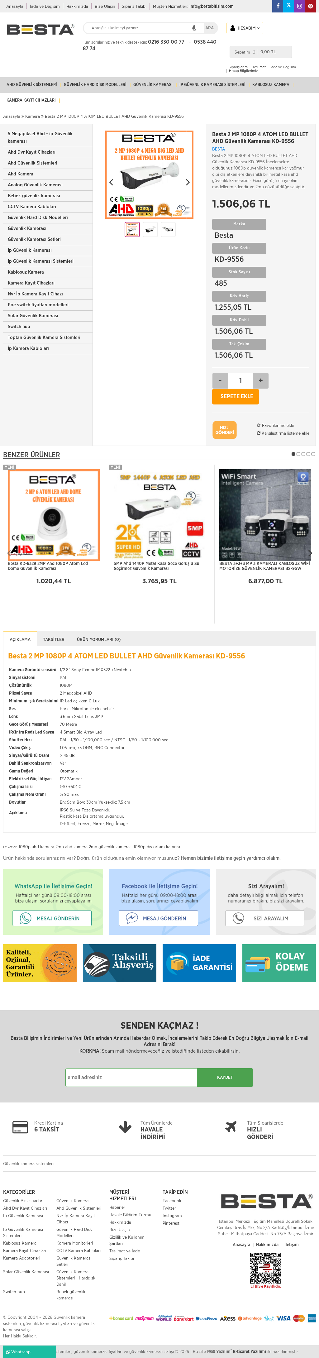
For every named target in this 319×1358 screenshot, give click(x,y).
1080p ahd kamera (36, 846)
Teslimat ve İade (124, 1250)
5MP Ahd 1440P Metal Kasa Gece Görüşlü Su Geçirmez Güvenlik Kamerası (156, 566)
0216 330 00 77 (166, 42)
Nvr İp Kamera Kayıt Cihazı (35, 294)
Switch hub (19, 326)
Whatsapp (20, 1351)
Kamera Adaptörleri (21, 1257)
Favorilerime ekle (277, 425)
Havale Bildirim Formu (130, 1214)
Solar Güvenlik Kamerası (33, 315)
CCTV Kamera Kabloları (32, 206)
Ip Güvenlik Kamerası (30, 250)
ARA (209, 28)
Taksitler (53, 640)
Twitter (169, 1208)
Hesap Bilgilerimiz (243, 71)
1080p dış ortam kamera (157, 846)
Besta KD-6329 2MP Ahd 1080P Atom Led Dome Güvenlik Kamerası (48, 566)
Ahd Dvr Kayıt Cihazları (31, 152)
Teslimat (259, 67)
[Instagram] (299, 6)
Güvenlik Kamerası (27, 228)
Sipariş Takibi (134, 6)
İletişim (291, 1245)
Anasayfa (14, 6)
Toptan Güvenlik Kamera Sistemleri (44, 337)
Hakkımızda (77, 6)
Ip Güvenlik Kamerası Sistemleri (41, 261)
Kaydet (225, 1077)
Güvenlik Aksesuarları (23, 1200)
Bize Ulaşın (105, 6)
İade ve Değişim (45, 6)
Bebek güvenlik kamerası (34, 196)
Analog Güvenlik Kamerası (35, 185)
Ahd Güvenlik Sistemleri (32, 163)
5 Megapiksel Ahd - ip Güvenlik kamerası (40, 137)
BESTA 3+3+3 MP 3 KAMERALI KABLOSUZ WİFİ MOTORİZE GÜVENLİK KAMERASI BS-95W (264, 566)
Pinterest (171, 1223)
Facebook (172, 1200)
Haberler (117, 1207)
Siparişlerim (238, 67)
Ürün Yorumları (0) (99, 640)
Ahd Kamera (20, 174)
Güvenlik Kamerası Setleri (34, 239)
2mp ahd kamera (71, 846)
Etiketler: (10, 847)
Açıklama (20, 640)
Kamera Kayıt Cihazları (31, 283)
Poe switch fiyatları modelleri (38, 305)
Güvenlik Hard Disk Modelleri (38, 217)
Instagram (172, 1215)
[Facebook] (277, 6)
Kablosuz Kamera (26, 272)
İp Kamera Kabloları (28, 348)
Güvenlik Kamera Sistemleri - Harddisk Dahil (75, 1278)
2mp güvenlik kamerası (110, 846)
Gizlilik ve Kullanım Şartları (127, 1240)
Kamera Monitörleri (74, 1243)
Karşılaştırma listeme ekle (284, 433)
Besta (218, 149)
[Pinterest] (310, 6)
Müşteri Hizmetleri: (193, 6)
